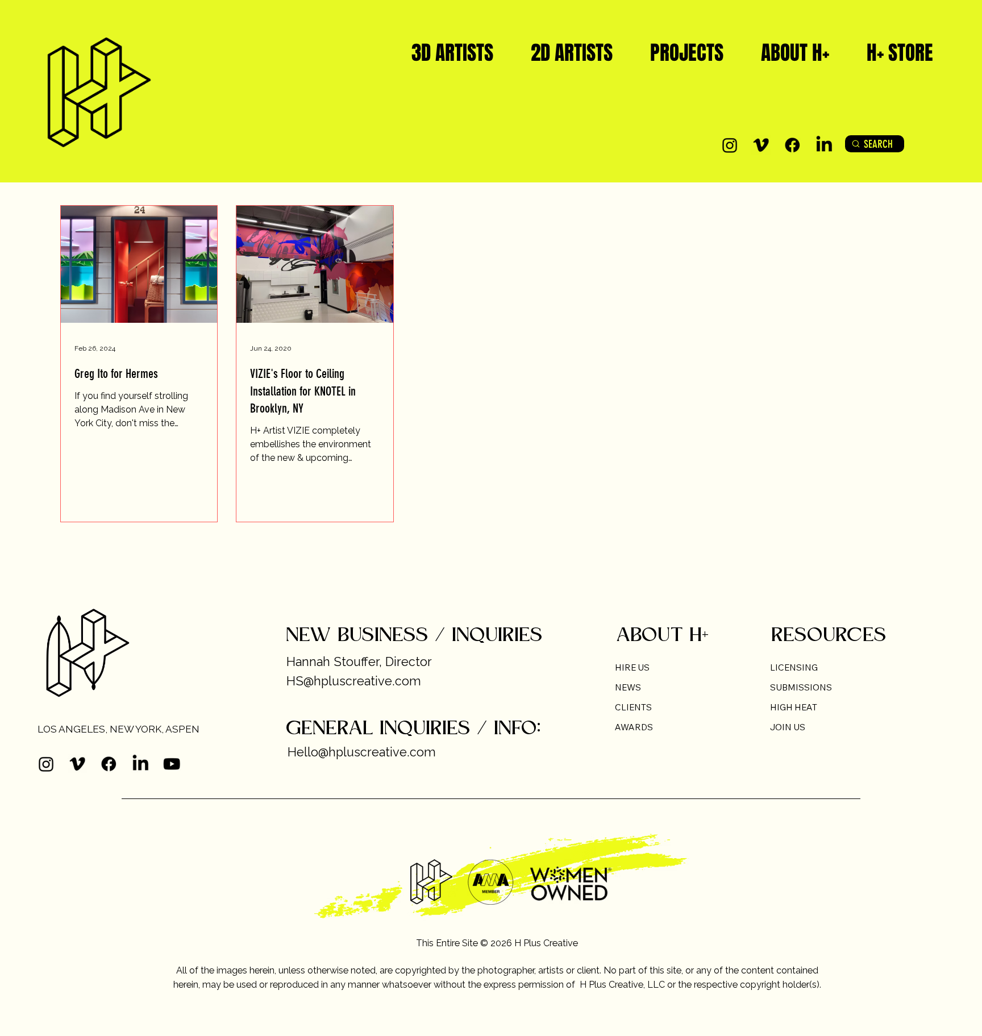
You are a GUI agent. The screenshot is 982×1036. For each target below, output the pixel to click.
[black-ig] (729, 145)
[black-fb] (792, 145)
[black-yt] (171, 763)
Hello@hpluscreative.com (362, 752)
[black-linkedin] (824, 145)
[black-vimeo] (761, 145)
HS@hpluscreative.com (353, 681)
